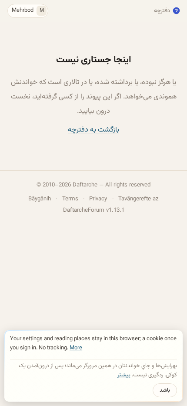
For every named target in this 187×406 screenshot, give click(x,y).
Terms (70, 198)
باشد (165, 390)
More (76, 348)
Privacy (98, 198)
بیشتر (123, 375)
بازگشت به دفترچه (93, 129)
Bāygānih (39, 198)
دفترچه (162, 10)
